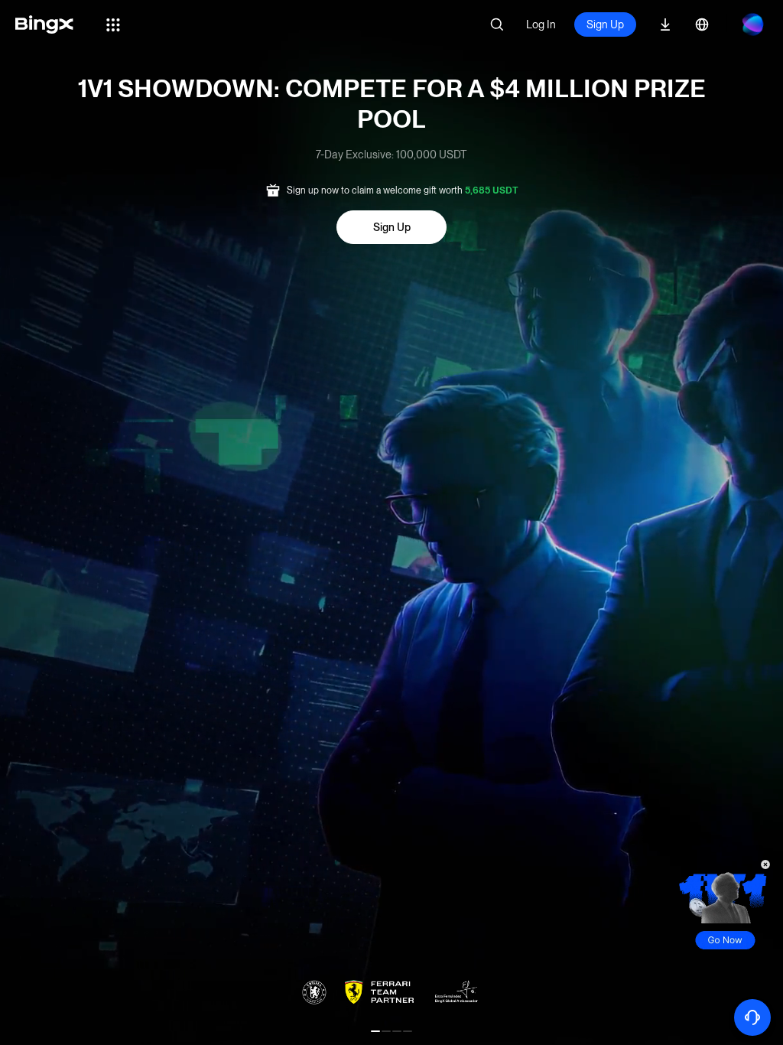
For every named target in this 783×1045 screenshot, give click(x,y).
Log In (541, 24)
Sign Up (605, 24)
